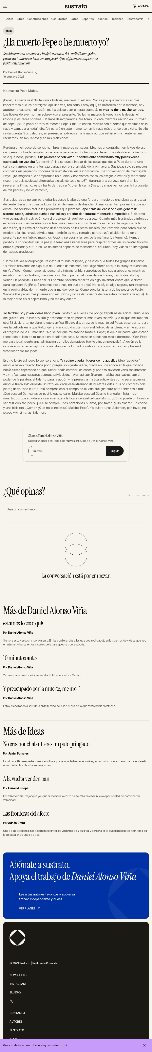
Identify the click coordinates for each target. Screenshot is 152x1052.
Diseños (102, 19)
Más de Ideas (23, 731)
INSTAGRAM (18, 983)
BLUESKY (15, 992)
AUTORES (16, 1021)
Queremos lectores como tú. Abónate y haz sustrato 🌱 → (35, 1045)
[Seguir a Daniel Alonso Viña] (37, 72)
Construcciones (37, 19)
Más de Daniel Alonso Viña (45, 610)
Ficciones (117, 19)
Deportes (88, 19)
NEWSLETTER (19, 975)
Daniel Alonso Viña (20, 72)
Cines (20, 19)
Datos (74, 19)
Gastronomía (134, 19)
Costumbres (59, 19)
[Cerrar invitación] (144, 1045)
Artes (9, 19)
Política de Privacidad (45, 963)
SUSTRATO (17, 1030)
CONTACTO (17, 1013)
